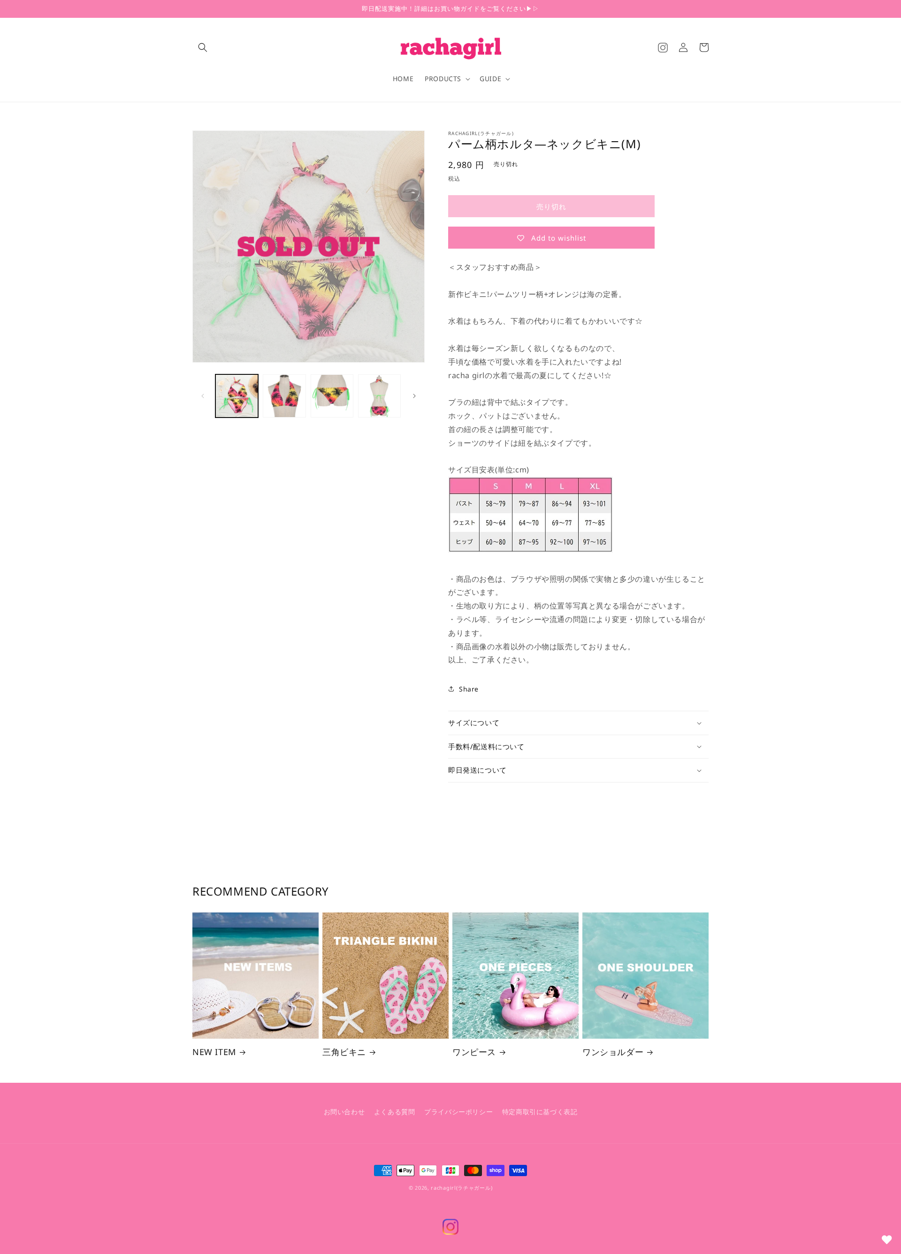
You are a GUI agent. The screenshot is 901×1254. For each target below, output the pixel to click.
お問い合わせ (344, 1111)
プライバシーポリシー (458, 1111)
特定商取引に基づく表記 (540, 1111)
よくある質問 (394, 1111)
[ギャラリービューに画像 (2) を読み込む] (284, 395)
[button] (202, 47)
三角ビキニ (344, 1052)
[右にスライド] (414, 396)
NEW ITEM (214, 1052)
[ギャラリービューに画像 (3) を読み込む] (332, 395)
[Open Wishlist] (887, 1240)
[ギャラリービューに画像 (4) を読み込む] (379, 395)
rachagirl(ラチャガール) (461, 1187)
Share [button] (469, 688)
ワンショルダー (612, 1052)
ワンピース (474, 1052)
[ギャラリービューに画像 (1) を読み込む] (236, 395)
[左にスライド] (202, 396)
